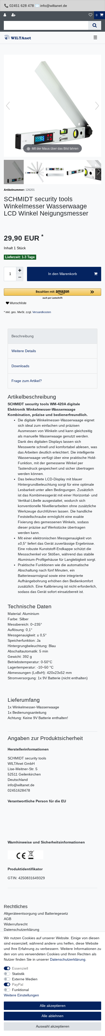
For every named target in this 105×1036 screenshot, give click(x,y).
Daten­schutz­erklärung (67, 959)
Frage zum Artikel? (26, 381)
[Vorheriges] (8, 106)
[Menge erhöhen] (19, 270)
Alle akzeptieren (52, 1006)
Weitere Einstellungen (21, 995)
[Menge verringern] (19, 277)
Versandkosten (41, 312)
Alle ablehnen (52, 1016)
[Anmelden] (5, 15)
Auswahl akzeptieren (52, 1026)
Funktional (20, 990)
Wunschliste (18, 303)
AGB (7, 919)
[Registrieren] (14, 15)
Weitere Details (23, 351)
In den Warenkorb (62, 274)
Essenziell (20, 968)
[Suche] (94, 25)
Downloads (20, 366)
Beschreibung (22, 336)
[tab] (52, 336)
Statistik (18, 974)
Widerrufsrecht (16, 924)
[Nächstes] (97, 106)
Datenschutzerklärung (21, 929)
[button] (52, 294)
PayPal (17, 984)
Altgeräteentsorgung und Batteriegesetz (36, 913)
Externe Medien (24, 979)
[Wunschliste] (90, 15)
